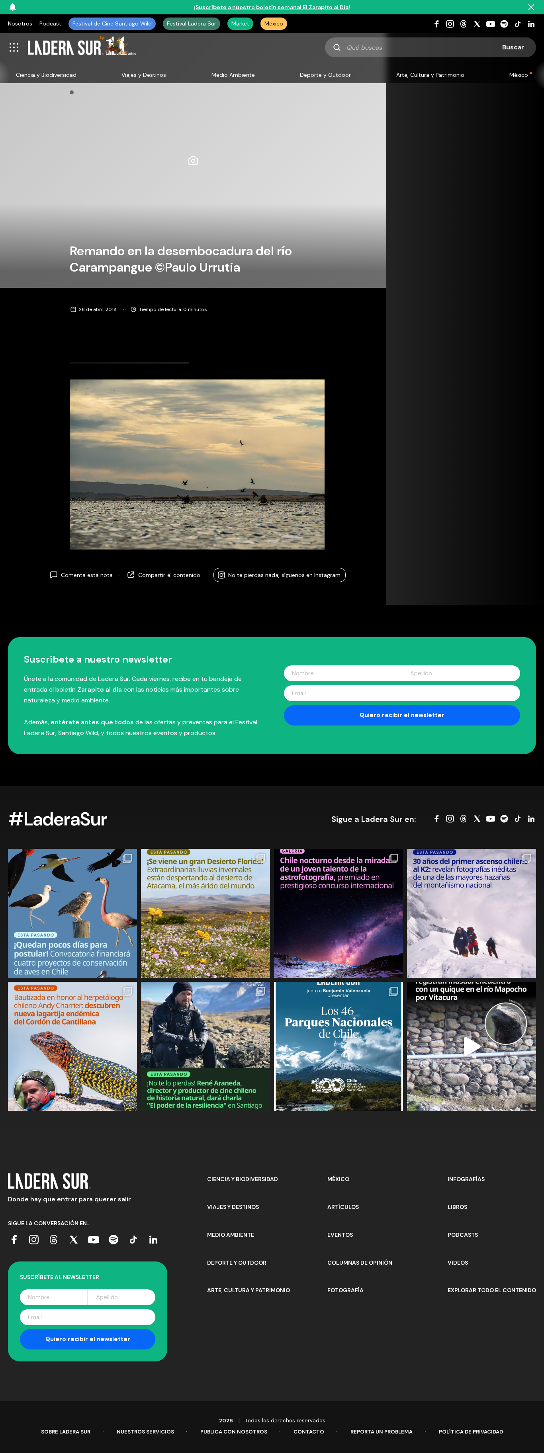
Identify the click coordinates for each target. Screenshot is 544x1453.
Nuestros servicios (145, 1431)
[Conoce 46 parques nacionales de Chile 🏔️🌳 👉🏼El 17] (338, 1046)
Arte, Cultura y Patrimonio (430, 74)
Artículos (343, 1207)
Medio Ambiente (233, 74)
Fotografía (345, 1290)
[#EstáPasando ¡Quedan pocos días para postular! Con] (72, 913)
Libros (457, 1207)
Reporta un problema (381, 1431)
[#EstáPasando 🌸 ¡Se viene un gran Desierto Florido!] (205, 913)
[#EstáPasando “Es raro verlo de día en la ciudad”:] (471, 1046)
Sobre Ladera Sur (65, 1431)
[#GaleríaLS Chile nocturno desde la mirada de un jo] (338, 913)
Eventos (340, 1234)
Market (240, 23)
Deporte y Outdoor (325, 74)
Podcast (50, 23)
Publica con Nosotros (233, 1431)
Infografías (466, 1179)
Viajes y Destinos (143, 74)
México (273, 23)
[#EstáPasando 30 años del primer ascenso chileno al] (471, 913)
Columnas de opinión (359, 1262)
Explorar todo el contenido (492, 1290)
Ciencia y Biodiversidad (46, 74)
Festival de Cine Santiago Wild (112, 23)
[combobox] (430, 47)
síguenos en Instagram (284, 574)
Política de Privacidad (471, 1431)
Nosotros (20, 23)
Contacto (309, 1431)
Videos (458, 1262)
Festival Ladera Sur (191, 23)
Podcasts (463, 1234)
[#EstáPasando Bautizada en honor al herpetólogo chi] (72, 1046)
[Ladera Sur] (82, 47)
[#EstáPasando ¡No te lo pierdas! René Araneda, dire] (205, 1046)
